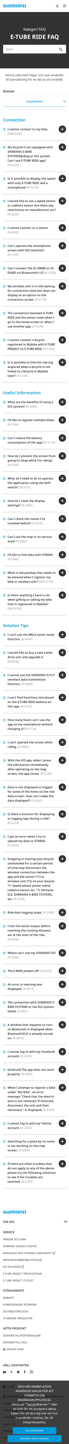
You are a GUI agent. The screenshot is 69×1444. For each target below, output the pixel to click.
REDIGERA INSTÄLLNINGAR (34, 1438)
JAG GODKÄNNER (34, 1430)
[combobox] (34, 49)
